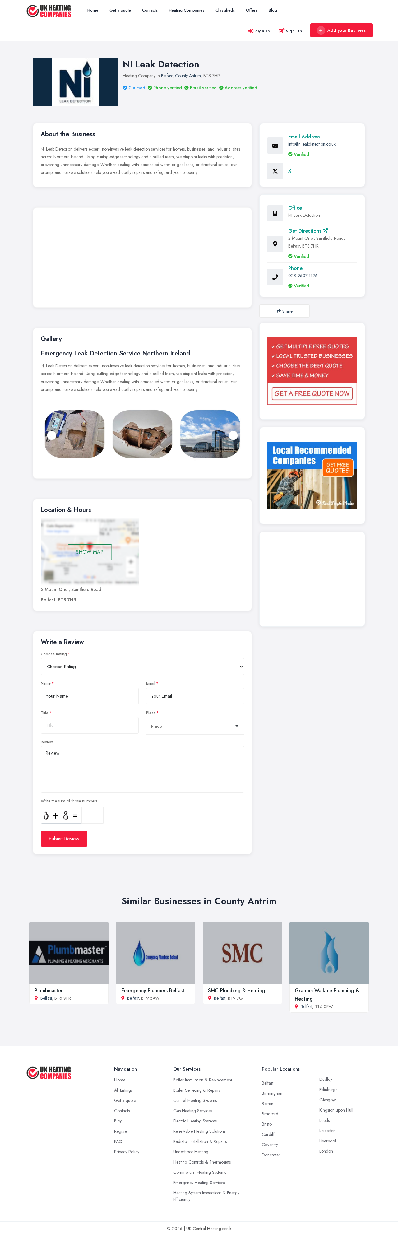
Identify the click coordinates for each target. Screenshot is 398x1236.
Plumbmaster (49, 990)
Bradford (270, 1114)
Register (121, 1131)
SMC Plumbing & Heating (236, 990)
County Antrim (188, 75)
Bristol (267, 1124)
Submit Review (64, 838)
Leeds (324, 1120)
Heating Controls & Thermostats (202, 1162)
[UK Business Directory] (312, 475)
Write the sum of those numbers (69, 801)
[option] (142, 434)
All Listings (123, 1090)
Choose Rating (54, 654)
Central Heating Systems (195, 1100)
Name (46, 683)
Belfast (167, 75)
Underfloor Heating (190, 1152)
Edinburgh (328, 1089)
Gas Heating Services (192, 1111)
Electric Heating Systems (195, 1121)
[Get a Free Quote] (312, 371)
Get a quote (120, 10)
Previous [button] (51, 435)
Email (150, 683)
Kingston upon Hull (336, 1110)
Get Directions (305, 231)
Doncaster (271, 1155)
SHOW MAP (90, 551)
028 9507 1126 (303, 275)
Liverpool (327, 1141)
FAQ (118, 1141)
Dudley (325, 1079)
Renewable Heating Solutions (199, 1131)
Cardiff (268, 1134)
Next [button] (233, 435)
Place (150, 713)
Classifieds (225, 10)
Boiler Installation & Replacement (202, 1080)
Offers (251, 10)
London (326, 1151)
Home (92, 10)
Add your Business (346, 30)
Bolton (267, 1103)
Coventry (270, 1144)
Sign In (262, 31)
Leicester (327, 1130)
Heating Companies (186, 10)
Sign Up (294, 31)
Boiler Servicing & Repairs (196, 1090)
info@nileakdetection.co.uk (312, 144)
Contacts (150, 10)
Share (287, 311)
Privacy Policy (126, 1152)
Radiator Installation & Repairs (200, 1141)
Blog (273, 10)
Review (47, 742)
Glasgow (327, 1100)
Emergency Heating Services (199, 1182)
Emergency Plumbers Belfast (152, 990)
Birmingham (273, 1093)
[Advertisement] (142, 259)
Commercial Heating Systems (199, 1172)
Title (44, 713)
